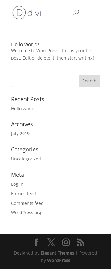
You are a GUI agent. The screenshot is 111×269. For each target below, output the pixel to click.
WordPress (58, 260)
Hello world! (25, 44)
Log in (17, 184)
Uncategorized (26, 159)
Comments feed (27, 203)
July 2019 (20, 133)
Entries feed (23, 194)
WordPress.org (26, 212)
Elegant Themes (57, 253)
